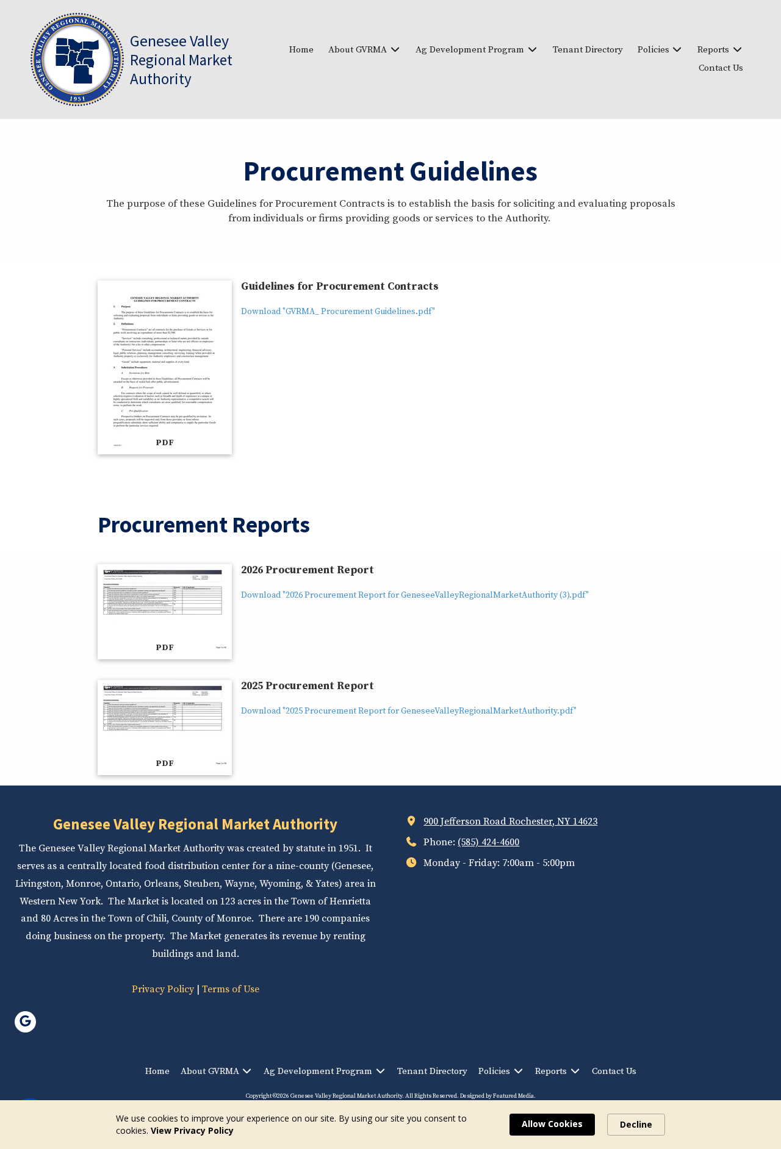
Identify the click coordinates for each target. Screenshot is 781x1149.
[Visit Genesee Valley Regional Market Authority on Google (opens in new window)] (25, 1022)
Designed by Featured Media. (498, 1096)
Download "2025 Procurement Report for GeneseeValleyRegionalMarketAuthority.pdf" (409, 711)
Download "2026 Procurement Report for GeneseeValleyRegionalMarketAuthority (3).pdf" (415, 595)
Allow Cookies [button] (552, 1123)
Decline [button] (636, 1124)
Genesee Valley (179, 40)
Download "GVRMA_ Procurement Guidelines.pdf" (338, 311)
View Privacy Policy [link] (192, 1130)
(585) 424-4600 (488, 842)
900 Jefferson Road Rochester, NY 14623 (510, 821)
